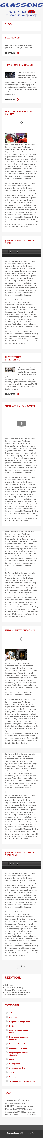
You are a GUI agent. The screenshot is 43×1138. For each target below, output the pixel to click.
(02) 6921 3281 (18, 12)
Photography (14, 1064)
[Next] (13, 251)
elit (32, 1106)
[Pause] (10, 251)
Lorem (18, 1111)
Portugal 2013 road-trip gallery (19, 112)
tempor (25, 1114)
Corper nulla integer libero (19, 1022)
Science (8, 1115)
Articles (23, 1100)
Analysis (9, 1101)
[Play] (7, 251)
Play (21, 424)
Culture (9, 1106)
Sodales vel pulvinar (17, 1068)
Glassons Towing (13, 1133)
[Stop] (17, 251)
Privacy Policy (31, 1133)
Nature (24, 1112)
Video (34, 1115)
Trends (29, 1114)
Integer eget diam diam (18, 1044)
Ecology (27, 1106)
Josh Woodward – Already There (19, 242)
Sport (11, 1072)
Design (12, 1026)
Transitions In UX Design (19, 65)
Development (18, 1106)
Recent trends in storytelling (14, 358)
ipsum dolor (9, 1112)
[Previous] (3, 251)
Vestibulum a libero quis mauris (22, 1081)
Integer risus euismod (18, 1048)
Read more (10, 53)
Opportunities (31, 1112)
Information (19, 1109)
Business (13, 1017)
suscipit (20, 1114)
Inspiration (30, 1109)
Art (10, 1013)
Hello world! (12, 37)
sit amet (15, 1115)
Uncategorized (15, 1077)
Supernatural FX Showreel (20, 406)
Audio (31, 1101)
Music (11, 1059)
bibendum (10, 1103)
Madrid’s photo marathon (20, 630)
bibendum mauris (18, 1103)
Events (8, 1109)
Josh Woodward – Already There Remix (19, 853)
